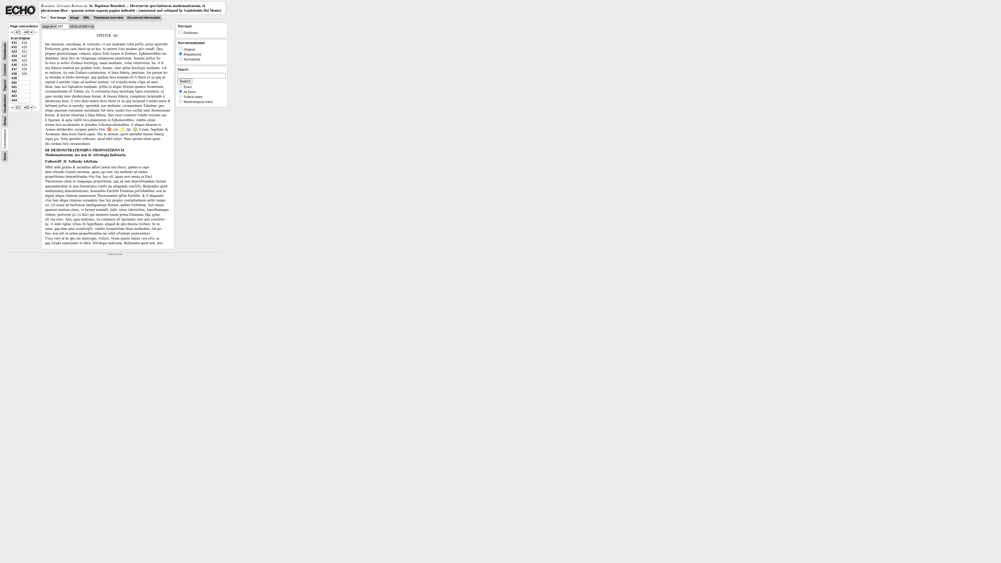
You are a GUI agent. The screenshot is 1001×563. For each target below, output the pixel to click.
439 (14, 78)
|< (52, 26)
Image (74, 18)
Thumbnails (5, 51)
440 (14, 82)
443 (14, 96)
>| (92, 26)
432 (14, 47)
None (5, 156)
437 (14, 69)
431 (14, 43)
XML (86, 18)
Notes (5, 121)
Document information (143, 18)
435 (14, 60)
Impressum (115, 254)
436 (14, 65)
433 (14, 51)
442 (14, 91)
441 (14, 87)
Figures (5, 85)
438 (14, 74)
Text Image (58, 18)
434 (14, 56)
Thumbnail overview (108, 18)
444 (14, 100)
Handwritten (5, 104)
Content (5, 70)
